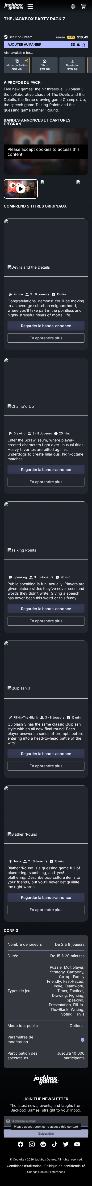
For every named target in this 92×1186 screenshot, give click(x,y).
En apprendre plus (46, 338)
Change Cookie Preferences (46, 1172)
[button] (30, 7)
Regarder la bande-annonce (46, 325)
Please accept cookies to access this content (43, 152)
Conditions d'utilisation (24, 1166)
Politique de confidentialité (64, 1166)
